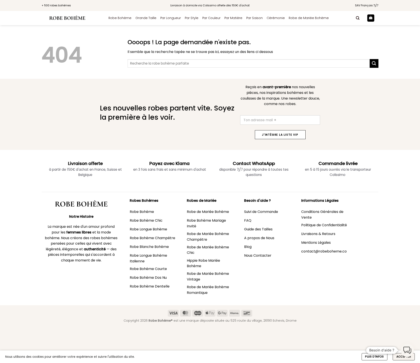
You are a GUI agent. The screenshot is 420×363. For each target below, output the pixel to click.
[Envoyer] (374, 63)
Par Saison (254, 18)
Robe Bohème (119, 18)
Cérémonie (276, 18)
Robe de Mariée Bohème (309, 18)
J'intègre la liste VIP (280, 135)
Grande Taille (145, 18)
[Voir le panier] (370, 18)
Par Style (191, 18)
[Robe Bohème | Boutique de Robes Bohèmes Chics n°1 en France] (72, 18)
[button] (357, 18)
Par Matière (233, 18)
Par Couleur (211, 18)
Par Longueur (170, 18)
